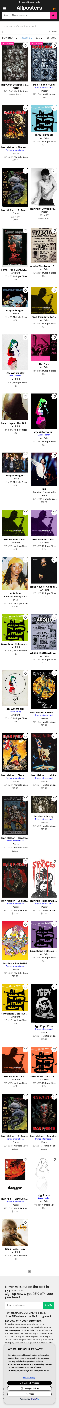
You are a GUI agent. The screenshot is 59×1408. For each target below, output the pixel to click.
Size (38, 38)
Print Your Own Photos (29, 2)
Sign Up (48, 1305)
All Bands (30, 26)
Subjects (25, 38)
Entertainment (9, 26)
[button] (29, 2)
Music (20, 26)
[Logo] (29, 8)
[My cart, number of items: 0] (54, 8)
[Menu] (4, 8)
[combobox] (26, 15)
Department (8, 38)
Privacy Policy (29, 1377)
